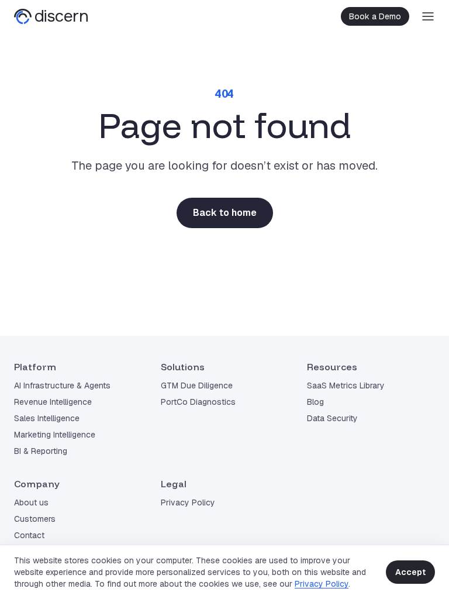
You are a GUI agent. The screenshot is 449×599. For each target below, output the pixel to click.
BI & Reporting (40, 451)
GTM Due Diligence (197, 385)
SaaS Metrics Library (346, 385)
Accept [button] (410, 572)
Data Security (332, 418)
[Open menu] (428, 16)
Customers (35, 519)
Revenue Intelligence (53, 402)
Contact (29, 535)
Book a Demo (375, 16)
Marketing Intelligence (54, 434)
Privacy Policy (321, 584)
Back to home (225, 212)
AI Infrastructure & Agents (62, 385)
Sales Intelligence (47, 418)
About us (31, 502)
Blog (315, 402)
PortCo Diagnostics (198, 402)
